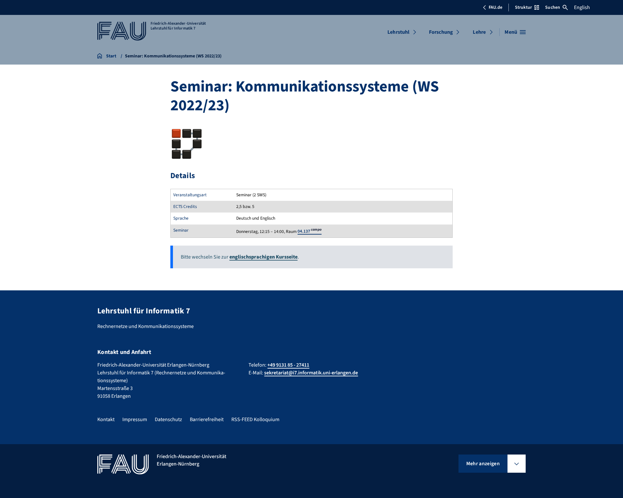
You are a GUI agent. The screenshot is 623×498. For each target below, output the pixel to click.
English (582, 7)
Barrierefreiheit (207, 419)
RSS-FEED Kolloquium (255, 419)
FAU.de (495, 7)
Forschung (441, 32)
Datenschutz (168, 419)
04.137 (310, 231)
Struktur (523, 7)
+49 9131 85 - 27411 (288, 365)
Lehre (479, 32)
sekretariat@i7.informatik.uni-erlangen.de (311, 372)
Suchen (552, 7)
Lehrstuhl (398, 32)
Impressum (134, 419)
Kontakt (106, 419)
